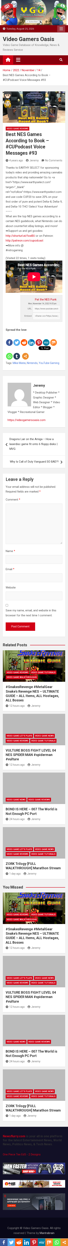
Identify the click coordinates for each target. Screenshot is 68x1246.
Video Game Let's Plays (19, 736)
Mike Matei (19, 363)
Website (11, 587)
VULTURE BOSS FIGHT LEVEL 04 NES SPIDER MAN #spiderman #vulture (31, 754)
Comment (13, 499)
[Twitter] (16, 339)
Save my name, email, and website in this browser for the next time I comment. (31, 613)
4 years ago (16, 160)
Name (10, 551)
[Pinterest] (39, 339)
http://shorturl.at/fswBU (20, 235)
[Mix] (53, 339)
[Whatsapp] (9, 353)
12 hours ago (17, 705)
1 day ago (15, 873)
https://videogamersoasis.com (27, 420)
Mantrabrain (47, 1233)
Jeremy (34, 160)
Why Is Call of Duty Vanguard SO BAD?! (34, 461)
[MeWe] (46, 339)
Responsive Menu (61, 29)
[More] (25, 353)
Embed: (28, 316)
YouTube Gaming (49, 363)
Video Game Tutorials (43, 672)
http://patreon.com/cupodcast (24, 240)
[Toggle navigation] (18, 59)
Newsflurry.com (14, 1136)
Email (10, 569)
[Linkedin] (31, 339)
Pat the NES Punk (45, 299)
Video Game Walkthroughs (22, 677)
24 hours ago (17, 819)
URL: (30, 308)
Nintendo (32, 363)
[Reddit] (24, 339)
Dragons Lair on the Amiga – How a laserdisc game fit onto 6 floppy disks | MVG (33, 444)
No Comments (53, 160)
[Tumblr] (16, 353)
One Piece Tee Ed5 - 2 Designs (22, 1154)
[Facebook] (9, 339)
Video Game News (44, 736)
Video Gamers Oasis (28, 39)
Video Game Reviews (17, 128)
